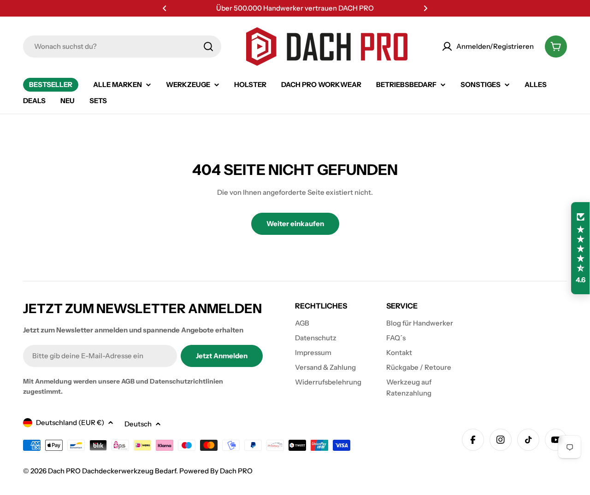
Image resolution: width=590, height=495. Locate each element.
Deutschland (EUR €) (70, 422)
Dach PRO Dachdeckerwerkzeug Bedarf (112, 470)
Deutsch (138, 423)
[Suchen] (208, 46)
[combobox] (122, 46)
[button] (164, 8)
